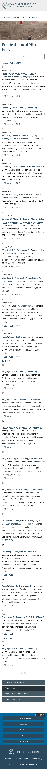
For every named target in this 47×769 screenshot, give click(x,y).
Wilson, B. (13, 489)
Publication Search (13, 699)
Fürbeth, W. (7, 139)
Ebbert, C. (17, 219)
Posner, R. (6, 108)
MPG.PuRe (8, 96)
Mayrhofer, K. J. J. (29, 194)
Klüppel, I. (29, 278)
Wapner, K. (15, 524)
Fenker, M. (6, 73)
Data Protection (21, 759)
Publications (11, 688)
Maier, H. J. (27, 222)
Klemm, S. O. (7, 194)
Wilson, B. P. (7, 306)
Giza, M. (26, 521)
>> (28, 673)
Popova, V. (35, 521)
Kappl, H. (25, 73)
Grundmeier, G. (33, 108)
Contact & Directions (23, 718)
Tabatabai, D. (27, 135)
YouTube (23, 730)
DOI (18, 96)
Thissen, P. (16, 135)
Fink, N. (18, 76)
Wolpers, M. (24, 167)
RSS (23, 736)
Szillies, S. (6, 135)
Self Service (23, 741)
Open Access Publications (16, 694)
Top (42, 715)
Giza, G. (22, 108)
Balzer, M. (16, 73)
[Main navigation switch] (42, 5)
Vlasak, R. (6, 524)
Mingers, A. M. (29, 76)
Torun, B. (26, 219)
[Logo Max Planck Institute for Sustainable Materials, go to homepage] (19, 5)
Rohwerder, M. (8, 76)
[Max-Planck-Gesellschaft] (13, 752)
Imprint (8, 759)
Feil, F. (36, 135)
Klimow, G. (24, 399)
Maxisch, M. (7, 219)
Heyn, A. (33, 73)
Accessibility (37, 759)
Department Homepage (15, 682)
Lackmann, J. (16, 222)
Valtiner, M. (14, 399)
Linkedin (23, 724)
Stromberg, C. (8, 278)
